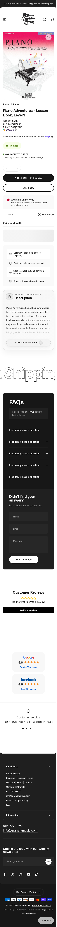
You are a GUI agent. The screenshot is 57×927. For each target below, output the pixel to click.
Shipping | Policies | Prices (19, 778)
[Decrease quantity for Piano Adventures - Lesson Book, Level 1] (6, 167)
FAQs (31, 411)
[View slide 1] (22, 728)
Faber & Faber (11, 104)
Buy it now (28, 188)
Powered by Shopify (40, 905)
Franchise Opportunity (17, 800)
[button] (15, 127)
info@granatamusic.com (18, 796)
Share (10, 214)
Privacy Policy (13, 773)
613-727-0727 (13, 791)
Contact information (34, 914)
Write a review (27, 610)
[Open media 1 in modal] (48, 37)
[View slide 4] (33, 728)
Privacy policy (26, 910)
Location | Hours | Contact (19, 782)
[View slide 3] (29, 728)
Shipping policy (19, 914)
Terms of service (39, 910)
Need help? (48, 214)
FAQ (8, 805)
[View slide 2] (25, 728)
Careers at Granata (15, 787)
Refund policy (14, 910)
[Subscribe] (46, 862)
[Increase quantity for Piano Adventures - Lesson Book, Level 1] (17, 167)
